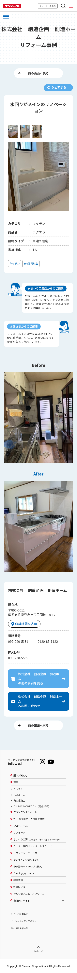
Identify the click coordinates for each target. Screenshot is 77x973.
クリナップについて (24, 873)
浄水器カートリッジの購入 (27, 866)
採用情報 (18, 880)
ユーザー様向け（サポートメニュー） (33, 846)
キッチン (18, 789)
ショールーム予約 (47, 6)
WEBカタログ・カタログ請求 (29, 818)
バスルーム (19, 794)
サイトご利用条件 (19, 914)
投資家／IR (19, 887)
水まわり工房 (36, 839)
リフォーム (19, 832)
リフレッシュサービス (25, 853)
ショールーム (20, 825)
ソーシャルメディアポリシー (25, 921)
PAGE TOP (38, 951)
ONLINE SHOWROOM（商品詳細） (32, 806)
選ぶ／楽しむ (20, 775)
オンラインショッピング (26, 859)
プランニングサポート (25, 812)
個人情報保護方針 (19, 928)
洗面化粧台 (19, 800)
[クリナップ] (12, 6)
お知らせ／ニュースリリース (28, 893)
